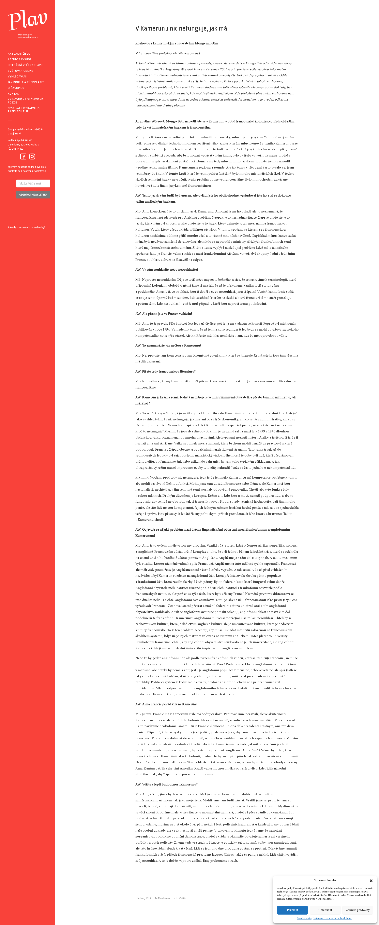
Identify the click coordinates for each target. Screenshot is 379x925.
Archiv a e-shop (20, 59)
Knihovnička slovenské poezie (25, 101)
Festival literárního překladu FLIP (24, 110)
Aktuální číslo (19, 53)
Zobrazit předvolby (358, 910)
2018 (183, 898)
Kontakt (14, 93)
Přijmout (292, 910)
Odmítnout (325, 910)
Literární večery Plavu (25, 65)
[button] (371, 881)
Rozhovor (164, 898)
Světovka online (20, 71)
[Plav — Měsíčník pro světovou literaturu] (27, 24)
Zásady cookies (304, 918)
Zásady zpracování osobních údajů (26, 227)
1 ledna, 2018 (143, 898)
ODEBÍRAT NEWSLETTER (33, 194)
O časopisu (16, 88)
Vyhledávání (17, 76)
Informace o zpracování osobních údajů (332, 918)
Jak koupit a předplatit (26, 82)
